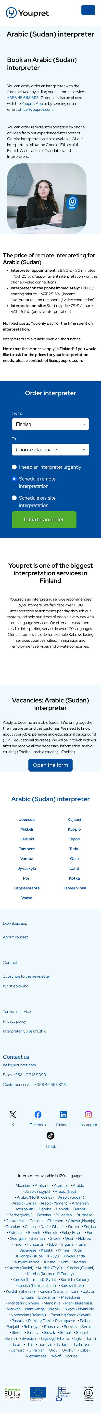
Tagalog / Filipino (54, 1338)
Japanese (27, 1250)
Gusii (69, 1238)
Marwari (14, 1309)
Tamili (91, 1338)
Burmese (84, 1214)
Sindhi (17, 1332)
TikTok (50, 1146)
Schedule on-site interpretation (37, 501)
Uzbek (85, 1350)
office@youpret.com (35, 109)
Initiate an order (44, 519)
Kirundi (50, 1262)
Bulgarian (64, 1214)
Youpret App (33, 103)
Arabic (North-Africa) (35, 1197)
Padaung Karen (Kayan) (70, 1314)
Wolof (56, 1356)
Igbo (53, 1244)
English (90, 1226)
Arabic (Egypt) (37, 1191)
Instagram (88, 1124)
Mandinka (52, 1303)
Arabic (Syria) (24, 1203)
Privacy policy (14, 1021)
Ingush (67, 1244)
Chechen (55, 1220)
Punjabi (12, 1326)
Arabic (78, 1185)
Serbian (88, 1326)
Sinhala (33, 1332)
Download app (15, 923)
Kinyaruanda (74, 1256)
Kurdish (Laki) (72, 1285)
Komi (65, 1262)
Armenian (80, 1203)
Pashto (18, 1320)
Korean (80, 1262)
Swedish (29, 1338)
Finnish (51, 1232)
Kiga (78, 1250)
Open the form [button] (50, 765)
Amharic (42, 1185)
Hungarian (35, 1244)
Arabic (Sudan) (71, 1197)
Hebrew (84, 1238)
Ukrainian (37, 1350)
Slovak (49, 1332)
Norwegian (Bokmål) (28, 1314)
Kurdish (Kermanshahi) (36, 1285)
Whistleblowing (15, 986)
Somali (65, 1332)
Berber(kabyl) (21, 1214)
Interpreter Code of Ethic (24, 1031)
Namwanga (35, 1309)
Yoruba (71, 1356)
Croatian (12, 1226)
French (34, 1232)
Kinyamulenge (27, 1262)
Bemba (45, 1209)
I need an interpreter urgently (50, 467)
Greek (55, 1238)
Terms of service (17, 1011)
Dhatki (57, 1226)
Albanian (22, 1185)
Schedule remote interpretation (37, 482)
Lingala (27, 1297)
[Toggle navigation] (88, 10)
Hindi (17, 1244)
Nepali (54, 1309)
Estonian (16, 1232)
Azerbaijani (24, 1209)
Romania (51, 1326)
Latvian (89, 1291)
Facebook (37, 1124)
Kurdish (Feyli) (50, 1267)
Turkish (62, 1344)
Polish (85, 1320)
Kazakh (47, 1250)
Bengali (62, 1209)
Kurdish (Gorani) (80, 1267)
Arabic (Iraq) (65, 1191)
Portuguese (65, 1320)
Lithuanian (47, 1297)
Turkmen (81, 1344)
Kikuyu (53, 1256)
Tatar (16, 1344)
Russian (70, 1326)
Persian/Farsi (39, 1320)
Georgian (18, 1238)
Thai (29, 1344)
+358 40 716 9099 (29, 1074)
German (37, 1238)
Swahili (11, 1338)
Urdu (53, 1350)
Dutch (73, 1226)
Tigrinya (44, 1344)
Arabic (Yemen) (53, 1203)
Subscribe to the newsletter (26, 976)
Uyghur (68, 1350)
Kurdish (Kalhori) (75, 1279)
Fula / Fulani (72, 1232)
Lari (74, 1291)
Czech (30, 1226)
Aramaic (61, 1185)
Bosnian (44, 1214)
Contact (10, 962)
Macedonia (70, 1297)
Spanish (82, 1332)
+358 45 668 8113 (23, 97)
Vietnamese (36, 1356)
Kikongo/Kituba (29, 1256)
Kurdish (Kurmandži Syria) (34, 1279)
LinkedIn (63, 1124)
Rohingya (31, 1326)
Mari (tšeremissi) (79, 1303)
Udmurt (17, 1350)
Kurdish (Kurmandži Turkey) (50, 1273)
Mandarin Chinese (23, 1303)
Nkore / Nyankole (79, 1309)
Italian (82, 1244)
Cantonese (15, 1220)
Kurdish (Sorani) (53, 1291)
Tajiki (78, 1338)
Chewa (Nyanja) (81, 1220)
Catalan (36, 1220)
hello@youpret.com (19, 1065)
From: (17, 413)
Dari (44, 1226)
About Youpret (15, 937)
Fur (90, 1232)
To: (14, 438)
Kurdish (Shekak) (20, 1291)
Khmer (64, 1250)
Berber (79, 1209)
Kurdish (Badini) (20, 1267)
